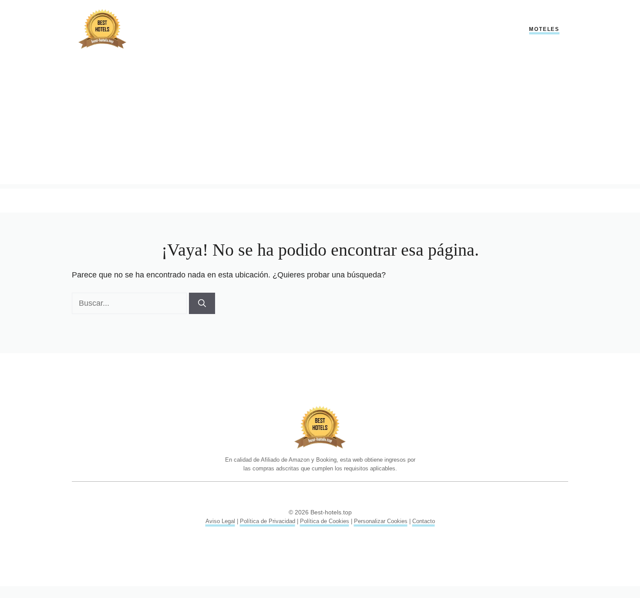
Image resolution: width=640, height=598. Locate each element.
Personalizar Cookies (381, 521)
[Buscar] (202, 303)
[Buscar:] (130, 303)
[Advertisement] (320, 123)
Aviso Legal (220, 521)
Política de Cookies (324, 521)
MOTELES (544, 29)
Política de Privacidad (267, 521)
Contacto (423, 521)
